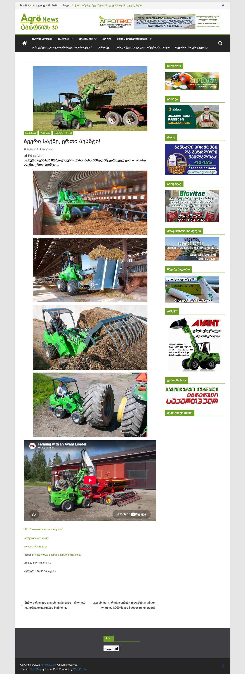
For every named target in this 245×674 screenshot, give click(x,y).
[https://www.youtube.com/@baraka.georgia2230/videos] (192, 107)
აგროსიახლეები (42, 39)
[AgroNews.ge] (24, 43)
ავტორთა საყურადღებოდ (191, 47)
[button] (71, 38)
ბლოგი (106, 39)
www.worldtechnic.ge (36, 546)
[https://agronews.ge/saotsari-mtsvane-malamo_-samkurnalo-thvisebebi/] (192, 278)
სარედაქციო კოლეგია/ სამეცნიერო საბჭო (142, 47)
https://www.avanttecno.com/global (43, 529)
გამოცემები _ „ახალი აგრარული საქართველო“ (62, 47)
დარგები (63, 39)
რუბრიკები (86, 39)
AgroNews (47, 149)
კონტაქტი (104, 47)
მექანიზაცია (30, 133)
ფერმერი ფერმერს (63, 133)
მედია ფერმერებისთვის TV (134, 39)
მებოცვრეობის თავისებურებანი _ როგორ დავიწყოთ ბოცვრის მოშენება (55, 605)
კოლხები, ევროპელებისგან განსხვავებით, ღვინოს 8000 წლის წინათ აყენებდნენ (124, 605)
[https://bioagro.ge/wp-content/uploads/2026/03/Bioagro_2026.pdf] (192, 74)
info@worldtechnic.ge (36, 538)
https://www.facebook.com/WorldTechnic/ (58, 555)
